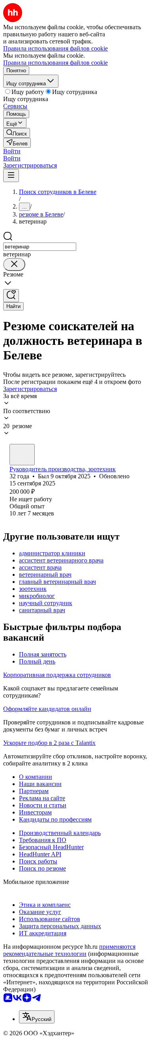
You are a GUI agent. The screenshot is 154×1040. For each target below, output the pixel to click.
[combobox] (39, 247)
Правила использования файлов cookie (55, 62)
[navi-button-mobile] (11, 175)
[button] (12, 151)
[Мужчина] (22, 454)
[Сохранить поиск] (11, 295)
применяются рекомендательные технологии (69, 950)
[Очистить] (14, 264)
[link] (16, 133)
